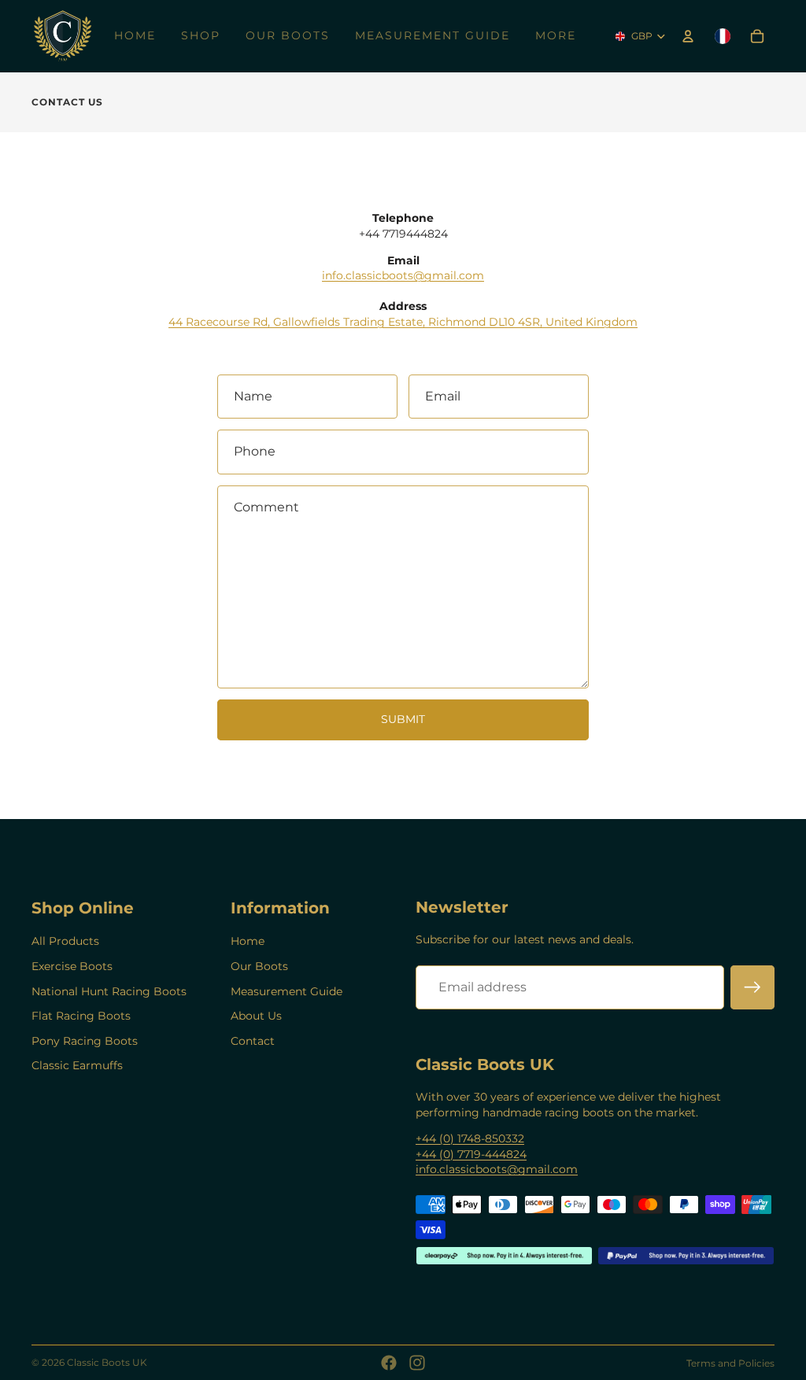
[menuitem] (556, 36)
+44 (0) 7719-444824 (471, 1154)
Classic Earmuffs (77, 1065)
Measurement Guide (286, 991)
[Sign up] (752, 987)
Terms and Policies (730, 1363)
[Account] (688, 36)
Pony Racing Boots (84, 1041)
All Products (65, 941)
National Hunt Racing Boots (109, 991)
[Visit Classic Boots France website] (722, 36)
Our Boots (259, 966)
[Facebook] (388, 1362)
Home (247, 941)
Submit (403, 719)
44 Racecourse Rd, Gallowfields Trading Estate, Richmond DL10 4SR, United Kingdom (403, 322)
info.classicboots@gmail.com (403, 275)
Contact (253, 1041)
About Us (256, 1016)
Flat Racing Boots (81, 1016)
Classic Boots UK (107, 1362)
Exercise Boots (72, 966)
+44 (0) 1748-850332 (470, 1138)
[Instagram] (417, 1362)
